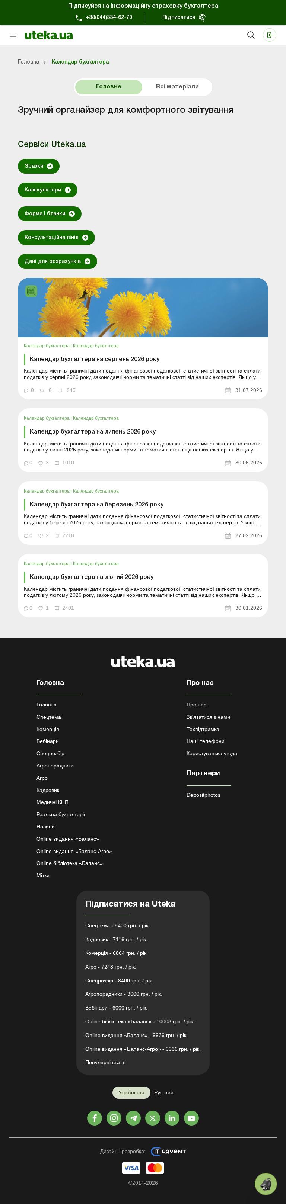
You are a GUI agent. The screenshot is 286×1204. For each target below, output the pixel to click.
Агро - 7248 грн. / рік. (110, 967)
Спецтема (48, 717)
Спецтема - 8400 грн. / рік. (117, 925)
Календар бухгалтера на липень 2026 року (93, 432)
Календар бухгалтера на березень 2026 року (96, 505)
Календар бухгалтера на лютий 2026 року (91, 577)
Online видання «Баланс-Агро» (74, 851)
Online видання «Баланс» (67, 839)
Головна (46, 705)
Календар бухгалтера (47, 345)
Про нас (196, 705)
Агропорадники (55, 766)
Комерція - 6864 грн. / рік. (116, 953)
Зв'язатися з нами (208, 717)
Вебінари (47, 741)
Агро (42, 778)
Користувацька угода (212, 753)
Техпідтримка (203, 729)
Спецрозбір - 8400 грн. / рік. (119, 981)
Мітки (43, 875)
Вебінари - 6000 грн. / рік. (116, 1008)
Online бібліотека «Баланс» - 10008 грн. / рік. (139, 1021)
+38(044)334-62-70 (109, 17)
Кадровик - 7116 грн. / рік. (116, 939)
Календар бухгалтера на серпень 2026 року (94, 359)
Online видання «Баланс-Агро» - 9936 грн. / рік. (143, 1049)
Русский (164, 1092)
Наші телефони (206, 741)
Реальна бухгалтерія (61, 814)
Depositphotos (203, 795)
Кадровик (47, 790)
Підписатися (178, 17)
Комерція (47, 729)
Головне (108, 87)
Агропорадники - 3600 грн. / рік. (123, 994)
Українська (131, 1092)
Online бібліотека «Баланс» (69, 863)
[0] (266, 1184)
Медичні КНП (52, 802)
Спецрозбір (50, 753)
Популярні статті (105, 1062)
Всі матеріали (177, 87)
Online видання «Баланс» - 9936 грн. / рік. (136, 1035)
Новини (45, 827)
